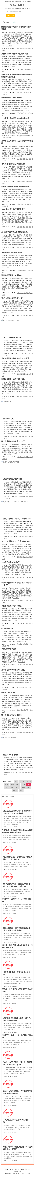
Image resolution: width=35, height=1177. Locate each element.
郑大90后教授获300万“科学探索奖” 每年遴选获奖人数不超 (17, 1092)
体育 (6, 8)
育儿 (29, 8)
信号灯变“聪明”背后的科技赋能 (13, 164)
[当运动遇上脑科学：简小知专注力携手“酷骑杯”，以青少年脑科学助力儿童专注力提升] (8, 803)
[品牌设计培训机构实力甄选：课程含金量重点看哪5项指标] (8, 1011)
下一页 (15, 790)
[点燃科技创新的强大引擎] (10, 462)
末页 (21, 790)
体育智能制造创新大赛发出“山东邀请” (15, 358)
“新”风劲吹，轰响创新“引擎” (12, 298)
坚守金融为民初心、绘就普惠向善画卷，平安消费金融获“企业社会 (16, 885)
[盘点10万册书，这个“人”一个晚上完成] (14, 501)
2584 (28, 787)
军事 (16, 8)
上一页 (22, 781)
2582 (17, 787)
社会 (12, 1)
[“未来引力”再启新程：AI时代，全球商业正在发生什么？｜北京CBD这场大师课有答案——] (8, 1055)
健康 (29, 1)
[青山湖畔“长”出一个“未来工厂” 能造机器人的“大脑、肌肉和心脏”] (8, 849)
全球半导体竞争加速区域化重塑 (13, 670)
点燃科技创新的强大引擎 (12, 479)
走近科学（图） (9, 418)
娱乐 (9, 8)
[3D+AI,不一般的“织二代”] (10, 320)
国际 (9, 1)
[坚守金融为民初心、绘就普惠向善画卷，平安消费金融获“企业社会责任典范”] (8, 876)
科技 (19, 8)
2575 (6, 784)
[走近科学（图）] (7, 401)
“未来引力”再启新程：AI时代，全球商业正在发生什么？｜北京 (17, 1063)
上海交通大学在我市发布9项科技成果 (15, 118)
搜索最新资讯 (10, 15)
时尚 (16, 1)
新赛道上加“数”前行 (9, 692)
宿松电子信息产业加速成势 (11, 97)
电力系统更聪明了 (8, 628)
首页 (16, 781)
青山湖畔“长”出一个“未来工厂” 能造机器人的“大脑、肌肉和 (17, 858)
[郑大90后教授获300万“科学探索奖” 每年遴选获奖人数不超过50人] (8, 1084)
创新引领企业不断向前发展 (11, 606)
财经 (12, 8)
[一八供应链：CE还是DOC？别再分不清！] (8, 1112)
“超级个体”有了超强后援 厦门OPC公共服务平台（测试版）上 (18, 1148)
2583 (23, 787)
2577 (17, 784)
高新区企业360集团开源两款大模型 (14, 53)
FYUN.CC (16, 1169)
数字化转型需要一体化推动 (11, 275)
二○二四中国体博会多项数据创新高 (14, 232)
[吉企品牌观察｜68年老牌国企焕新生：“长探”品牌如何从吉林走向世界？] (8, 921)
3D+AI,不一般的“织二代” (12, 337)
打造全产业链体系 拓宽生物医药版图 (15, 186)
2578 (23, 784)
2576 (12, 784)
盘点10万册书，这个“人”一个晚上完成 (17, 518)
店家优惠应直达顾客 (9, 649)
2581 (12, 787)
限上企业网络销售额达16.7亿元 (13, 441)
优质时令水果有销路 (10, 754)
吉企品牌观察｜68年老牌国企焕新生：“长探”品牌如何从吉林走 (17, 929)
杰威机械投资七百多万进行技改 (13, 379)
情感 (19, 1)
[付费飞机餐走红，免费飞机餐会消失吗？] (8, 965)
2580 (6, 787)
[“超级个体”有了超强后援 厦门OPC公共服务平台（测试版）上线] (8, 1139)
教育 (26, 8)
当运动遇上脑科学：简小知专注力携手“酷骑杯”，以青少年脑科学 (17, 812)
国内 (6, 1)
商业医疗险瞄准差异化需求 (11, 715)
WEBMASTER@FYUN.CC (22, 1173)
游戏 (23, 8)
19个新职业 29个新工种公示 (11, 252)
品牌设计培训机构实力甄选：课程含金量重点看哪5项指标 (17, 1019)
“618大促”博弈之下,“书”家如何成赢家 (15, 541)
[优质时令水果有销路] (8, 737)
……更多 (9, 46)
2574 (29, 781)
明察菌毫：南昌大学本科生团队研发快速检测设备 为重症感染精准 (17, 831)
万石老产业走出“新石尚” (10, 562)
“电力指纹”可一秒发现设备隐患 (13, 209)
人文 (23, 1)
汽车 (26, 1)
